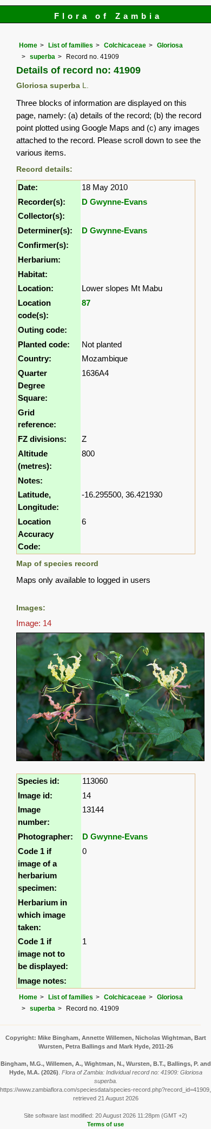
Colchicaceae (125, 45)
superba (42, 57)
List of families (70, 45)
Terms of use (105, 1124)
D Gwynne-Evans (114, 201)
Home (28, 45)
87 (86, 302)
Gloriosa (170, 45)
